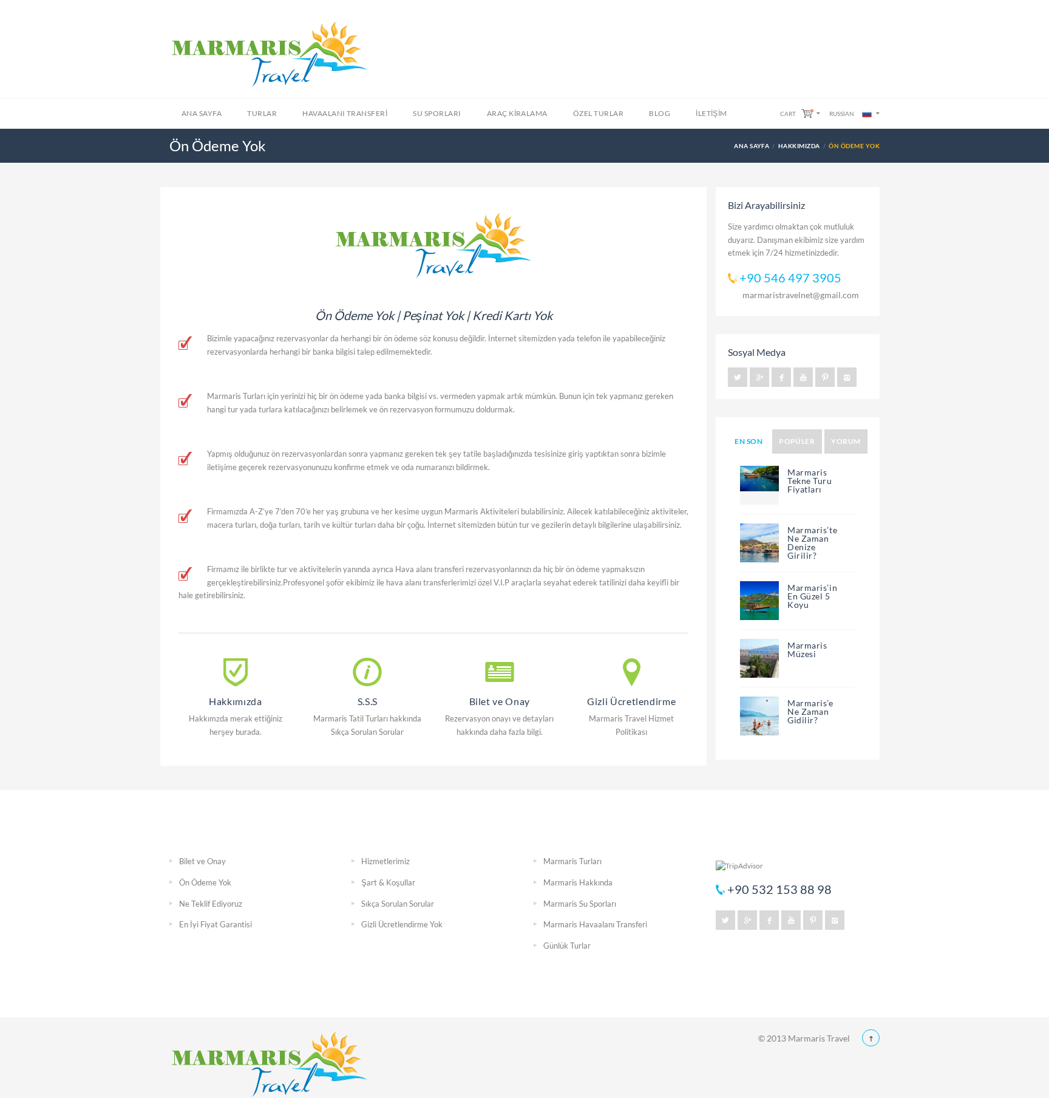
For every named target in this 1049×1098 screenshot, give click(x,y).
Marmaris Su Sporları (579, 904)
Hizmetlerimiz (385, 861)
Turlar (262, 113)
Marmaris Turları (572, 861)
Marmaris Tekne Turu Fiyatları (809, 480)
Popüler (797, 441)
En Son (748, 441)
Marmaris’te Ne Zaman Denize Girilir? (812, 543)
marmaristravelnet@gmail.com (800, 295)
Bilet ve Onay (499, 701)
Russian (841, 113)
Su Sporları (437, 113)
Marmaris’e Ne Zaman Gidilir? (810, 711)
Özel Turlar (598, 113)
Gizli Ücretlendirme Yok (402, 924)
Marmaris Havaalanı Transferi (595, 924)
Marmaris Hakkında (578, 882)
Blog (659, 113)
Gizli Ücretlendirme (631, 701)
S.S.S (368, 701)
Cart (788, 113)
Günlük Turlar (567, 945)
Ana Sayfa (202, 113)
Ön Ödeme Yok (205, 882)
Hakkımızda (799, 145)
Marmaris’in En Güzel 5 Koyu (812, 596)
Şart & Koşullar (388, 882)
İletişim (711, 113)
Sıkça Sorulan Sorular (397, 904)
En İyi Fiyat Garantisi (215, 924)
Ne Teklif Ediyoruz (210, 904)
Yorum (845, 441)
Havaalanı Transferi (344, 113)
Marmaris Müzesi (807, 649)
